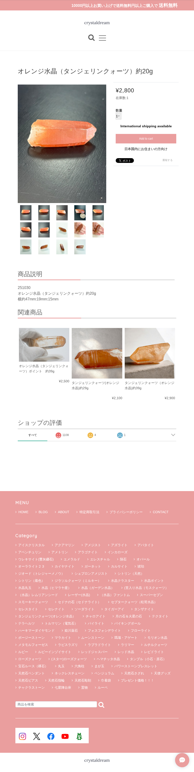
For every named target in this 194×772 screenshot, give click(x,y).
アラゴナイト (88, 552)
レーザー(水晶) (79, 595)
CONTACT (161, 512)
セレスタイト (28, 609)
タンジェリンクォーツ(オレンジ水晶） (47, 616)
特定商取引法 (89, 512)
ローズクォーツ (29, 659)
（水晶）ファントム (115, 595)
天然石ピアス (28, 680)
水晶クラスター (122, 581)
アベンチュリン (29, 552)
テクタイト (160, 616)
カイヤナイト (65, 566)
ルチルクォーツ (155, 645)
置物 (84, 687)
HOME (23, 512)
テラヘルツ (26, 623)
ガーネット (92, 566)
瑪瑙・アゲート (125, 637)
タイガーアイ (114, 609)
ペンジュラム (104, 673)
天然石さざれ (134, 673)
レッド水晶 (126, 652)
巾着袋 (106, 680)
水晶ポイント (154, 581)
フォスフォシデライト (104, 630)
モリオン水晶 (157, 637)
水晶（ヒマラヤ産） (56, 588)
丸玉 (61, 666)
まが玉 (99, 666)
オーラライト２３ (31, 566)
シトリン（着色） (31, 581)
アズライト (119, 545)
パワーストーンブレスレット (135, 666)
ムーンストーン (92, 637)
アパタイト (145, 545)
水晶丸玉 (24, 588)
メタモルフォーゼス (33, 645)
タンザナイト (144, 609)
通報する (167, 160)
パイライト (96, 623)
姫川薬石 (71, 630)
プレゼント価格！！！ (137, 680)
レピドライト (154, 652)
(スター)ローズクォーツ (69, 659)
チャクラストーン (31, 687)
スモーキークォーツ (33, 602)
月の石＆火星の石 (128, 616)
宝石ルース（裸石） (33, 666)
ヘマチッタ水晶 (108, 659)
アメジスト (92, 545)
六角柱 (79, 666)
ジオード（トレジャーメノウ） (41, 573)
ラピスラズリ (68, 645)
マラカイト (63, 637)
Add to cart (146, 138)
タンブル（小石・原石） (148, 659)
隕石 (123, 559)
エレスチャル (100, 559)
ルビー (23, 652)
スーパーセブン (151, 595)
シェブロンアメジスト (91, 573)
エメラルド (72, 559)
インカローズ (118, 552)
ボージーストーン (31, 637)
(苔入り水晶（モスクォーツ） (146, 588)
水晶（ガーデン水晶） (97, 588)
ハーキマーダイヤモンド (36, 630)
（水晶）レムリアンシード (38, 595)
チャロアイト (96, 616)
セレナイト (56, 609)
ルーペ (103, 687)
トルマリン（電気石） (61, 623)
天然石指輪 (56, 680)
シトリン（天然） (131, 573)
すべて (32, 435)
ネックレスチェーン (69, 673)
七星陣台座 (63, 687)
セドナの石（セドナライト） (79, 602)
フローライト (141, 630)
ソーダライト (84, 609)
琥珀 (140, 566)
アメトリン (59, 552)
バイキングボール (127, 623)
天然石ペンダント (31, 673)
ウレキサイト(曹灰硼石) (36, 559)
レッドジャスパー (94, 652)
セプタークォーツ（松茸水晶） (134, 602)
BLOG (43, 512)
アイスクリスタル (31, 545)
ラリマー (127, 645)
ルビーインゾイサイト (54, 652)
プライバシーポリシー (126, 512)
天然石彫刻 (83, 680)
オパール (143, 559)
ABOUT (63, 512)
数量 (119, 110)
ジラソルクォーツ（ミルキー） (78, 581)
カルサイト (119, 566)
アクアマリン (65, 545)
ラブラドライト (99, 645)
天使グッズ (162, 673)
